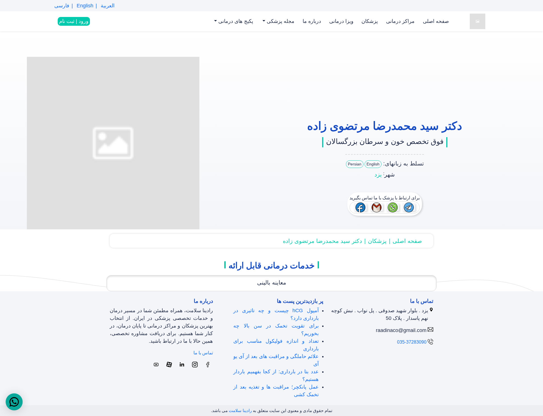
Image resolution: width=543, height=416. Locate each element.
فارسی (61, 5)
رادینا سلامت (240, 410)
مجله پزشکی (279, 21)
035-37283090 (411, 342)
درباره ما (312, 21)
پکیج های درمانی (235, 21)
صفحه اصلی (436, 21)
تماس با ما (203, 352)
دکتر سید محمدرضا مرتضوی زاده (322, 241)
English (84, 5)
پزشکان (369, 21)
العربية (107, 5)
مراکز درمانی (400, 21)
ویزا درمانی (341, 21)
